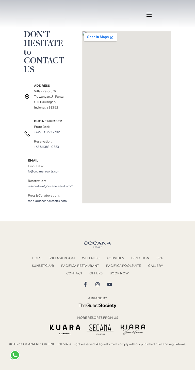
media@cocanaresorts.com (47, 201)
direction (140, 258)
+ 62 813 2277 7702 (47, 132)
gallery (155, 266)
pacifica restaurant (80, 266)
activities (115, 258)
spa (160, 258)
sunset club (43, 266)
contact (74, 273)
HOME (37, 258)
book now (119, 273)
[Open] (15, 355)
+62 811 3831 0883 (46, 147)
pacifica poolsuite (123, 266)
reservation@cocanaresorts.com (51, 186)
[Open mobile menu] (149, 15)
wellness (90, 258)
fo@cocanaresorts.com (44, 171)
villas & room (62, 258)
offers (96, 273)
